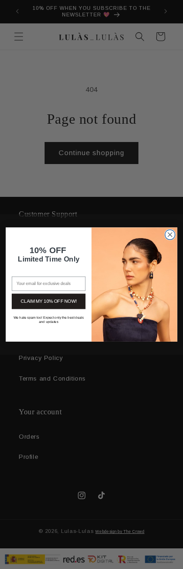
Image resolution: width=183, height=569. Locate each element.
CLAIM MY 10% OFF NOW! (48, 301)
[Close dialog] (170, 235)
